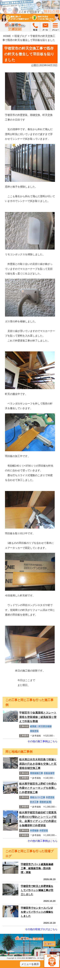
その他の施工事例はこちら (43, 741)
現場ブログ (20, 36)
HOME (7, 36)
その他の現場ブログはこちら (41, 929)
